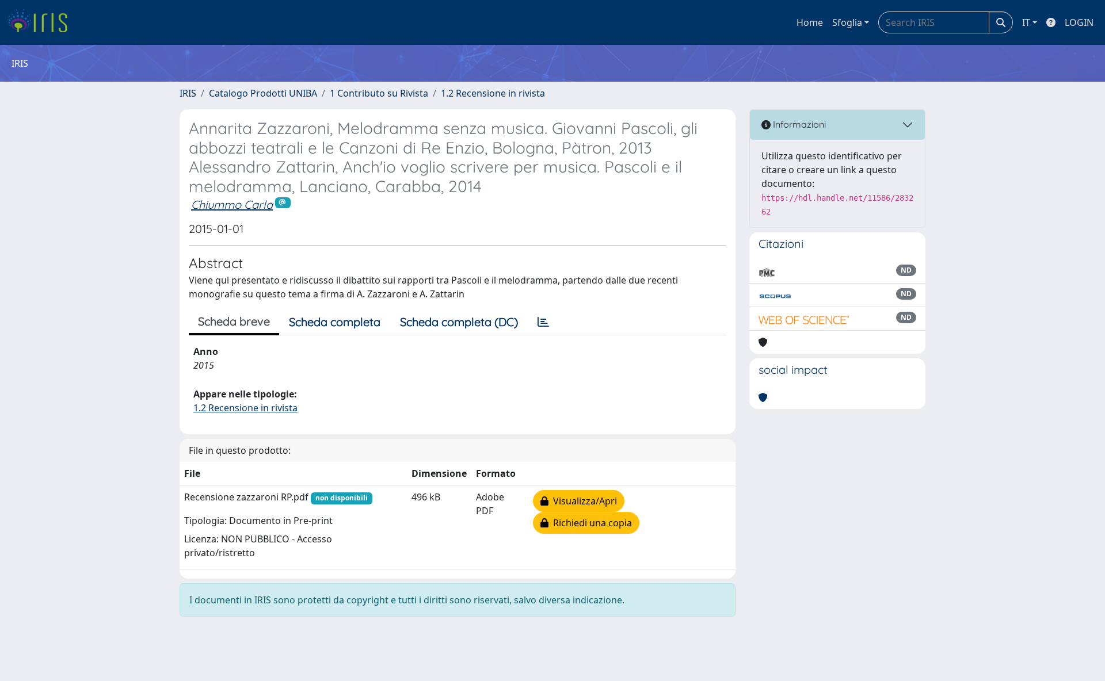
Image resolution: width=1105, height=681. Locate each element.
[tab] (543, 322)
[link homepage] (42, 22)
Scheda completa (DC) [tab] (459, 322)
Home (810, 22)
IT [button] (1026, 22)
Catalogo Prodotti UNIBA (263, 93)
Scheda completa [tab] (334, 322)
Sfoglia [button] (847, 22)
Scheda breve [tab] (234, 321)
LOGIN (1079, 22)
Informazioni (798, 124)
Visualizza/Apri (582, 501)
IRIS (188, 93)
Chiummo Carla (232, 204)
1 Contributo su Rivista (379, 93)
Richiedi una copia (590, 523)
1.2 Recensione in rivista (493, 93)
